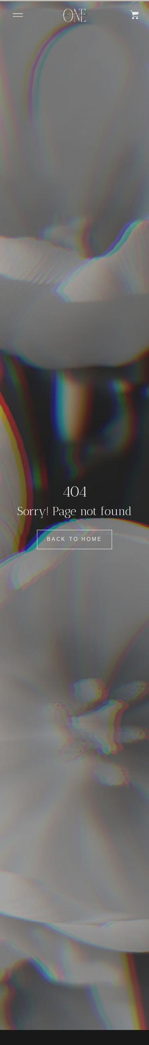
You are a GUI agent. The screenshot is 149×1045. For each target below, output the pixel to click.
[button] (18, 15)
